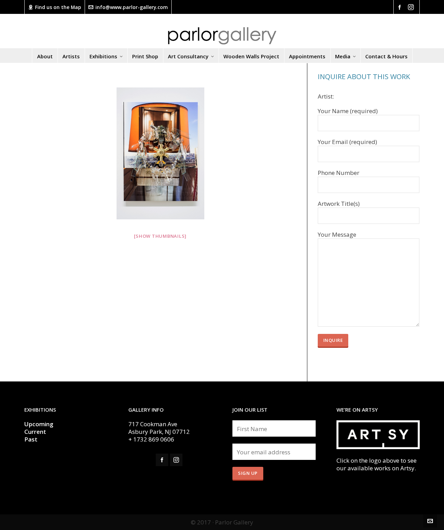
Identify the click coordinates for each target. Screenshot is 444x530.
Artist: (326, 96)
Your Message (337, 234)
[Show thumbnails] (160, 236)
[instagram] (412, 7)
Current (36, 432)
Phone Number (338, 173)
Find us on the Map (58, 7)
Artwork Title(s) (339, 204)
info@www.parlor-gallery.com (131, 7)
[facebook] (400, 7)
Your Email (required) (347, 142)
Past (30, 439)
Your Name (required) (348, 111)
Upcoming (38, 424)
